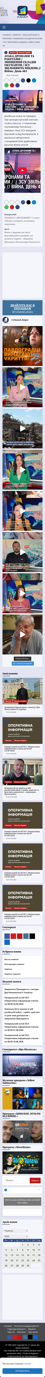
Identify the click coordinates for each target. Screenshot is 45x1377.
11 (39, 1249)
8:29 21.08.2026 (11, 838)
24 (33, 1260)
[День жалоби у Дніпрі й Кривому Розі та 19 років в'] (22, 387)
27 (12, 1265)
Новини (13, 52)
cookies (27, 1363)
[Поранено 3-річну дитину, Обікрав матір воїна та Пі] (22, 470)
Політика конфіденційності (26, 1326)
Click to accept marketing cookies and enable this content (22, 1201)
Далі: (22, 235)
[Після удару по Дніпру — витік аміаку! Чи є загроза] (22, 634)
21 (17, 1260)
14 (17, 1255)
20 (12, 1260)
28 (17, 1265)
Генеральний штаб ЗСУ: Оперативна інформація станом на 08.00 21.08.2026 (22, 833)
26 (6, 1265)
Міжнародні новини (14, 964)
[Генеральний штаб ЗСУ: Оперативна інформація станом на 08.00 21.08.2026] (22, 815)
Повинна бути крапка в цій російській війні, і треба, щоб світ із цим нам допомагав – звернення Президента (21, 791)
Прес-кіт (11, 1332)
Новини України (25, 52)
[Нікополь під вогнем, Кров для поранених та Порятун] (22, 552)
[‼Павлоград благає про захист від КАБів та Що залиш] (22, 346)
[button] (5, 27)
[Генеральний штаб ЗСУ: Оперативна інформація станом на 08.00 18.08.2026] (22, 898)
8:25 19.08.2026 (11, 880)
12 (6, 1255)
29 (22, 1265)
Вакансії (32, 1329)
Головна (8, 1326)
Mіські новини (11, 959)
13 (12, 1255)
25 (39, 1260)
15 (22, 1255)
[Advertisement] (22, 274)
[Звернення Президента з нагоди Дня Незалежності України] (22, 691)
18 (39, 1255)
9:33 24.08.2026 (11, 712)
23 (28, 1260)
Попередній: (22, 219)
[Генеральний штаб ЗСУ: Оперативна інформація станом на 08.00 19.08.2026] (22, 856)
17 (33, 1255)
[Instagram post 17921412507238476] (22, 428)
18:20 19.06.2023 (12, 75)
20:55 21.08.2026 (11, 797)
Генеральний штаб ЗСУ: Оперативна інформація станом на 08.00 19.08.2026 (22, 875)
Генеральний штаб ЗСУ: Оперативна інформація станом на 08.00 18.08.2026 (22, 916)
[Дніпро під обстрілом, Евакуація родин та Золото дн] (22, 593)
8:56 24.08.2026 (11, 754)
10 (33, 1249)
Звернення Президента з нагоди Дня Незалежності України (22, 708)
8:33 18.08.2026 (11, 921)
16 (28, 1255)
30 (28, 1265)
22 (22, 1260)
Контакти (21, 1332)
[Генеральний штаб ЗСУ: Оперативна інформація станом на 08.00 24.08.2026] (22, 730)
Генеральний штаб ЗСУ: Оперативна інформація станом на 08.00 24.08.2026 (22, 749)
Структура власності (16, 1329)
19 (6, 1260)
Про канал (33, 1332)
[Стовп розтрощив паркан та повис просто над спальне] (22, 511)
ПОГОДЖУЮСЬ (22, 1371)
